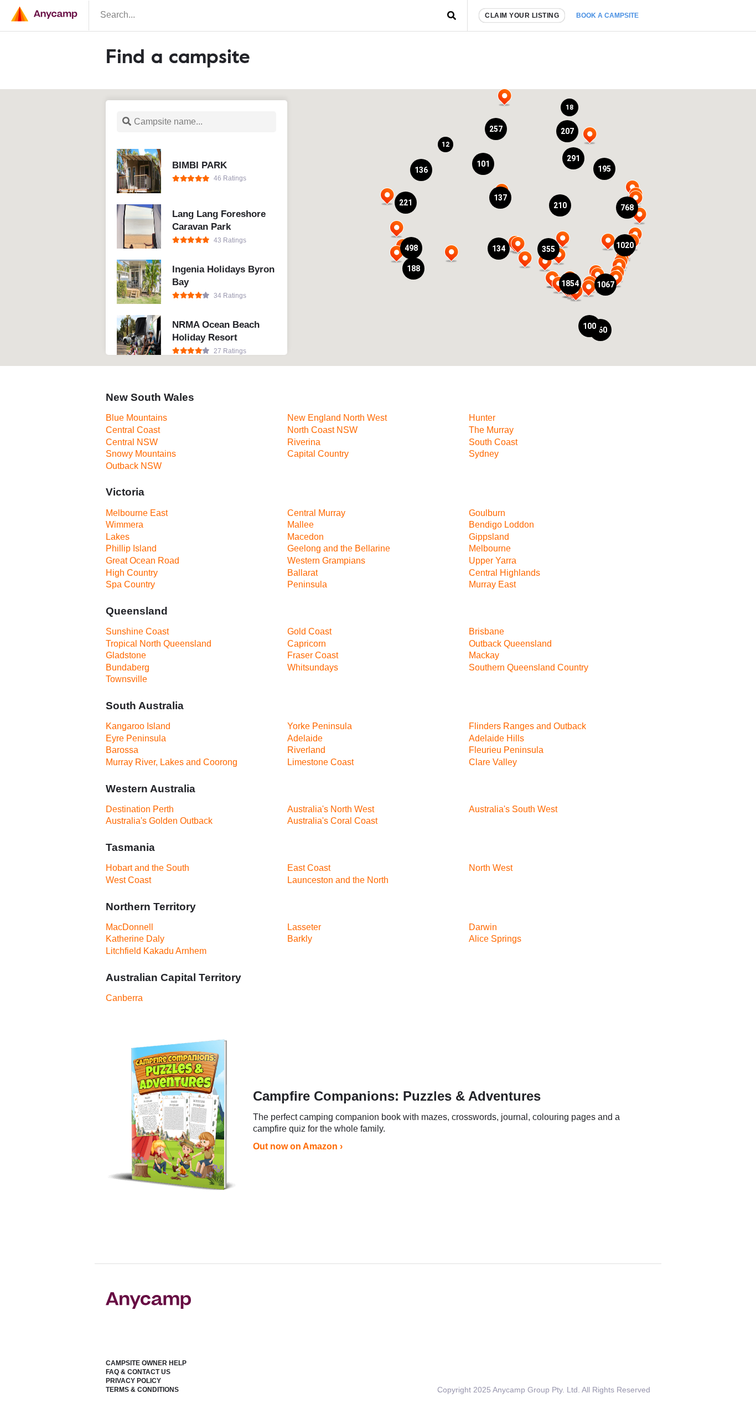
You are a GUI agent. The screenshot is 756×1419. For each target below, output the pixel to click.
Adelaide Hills (496, 738)
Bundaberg (127, 667)
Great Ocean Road (142, 560)
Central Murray (316, 513)
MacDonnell (129, 927)
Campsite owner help (146, 1363)
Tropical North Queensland (158, 643)
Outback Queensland (510, 643)
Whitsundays (312, 667)
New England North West (337, 417)
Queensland (137, 611)
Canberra (124, 998)
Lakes (118, 536)
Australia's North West (330, 809)
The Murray (491, 430)
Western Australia (150, 788)
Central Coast (133, 430)
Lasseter (304, 927)
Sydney (484, 453)
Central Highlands (504, 572)
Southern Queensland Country (528, 667)
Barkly (299, 938)
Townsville (126, 679)
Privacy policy (133, 1381)
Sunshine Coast (137, 631)
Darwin (483, 927)
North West (490, 868)
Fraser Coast (312, 655)
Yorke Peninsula (319, 726)
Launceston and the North (338, 880)
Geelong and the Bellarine (338, 548)
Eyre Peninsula (136, 738)
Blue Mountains (136, 417)
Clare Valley (493, 762)
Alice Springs (495, 938)
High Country (132, 572)
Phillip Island (131, 548)
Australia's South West (513, 809)
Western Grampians (326, 560)
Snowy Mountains (141, 453)
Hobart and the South (147, 868)
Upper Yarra (492, 560)
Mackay (484, 655)
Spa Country (130, 584)
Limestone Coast (320, 762)
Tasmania (130, 847)
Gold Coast (309, 631)
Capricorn (306, 643)
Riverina (303, 442)
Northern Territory (151, 906)
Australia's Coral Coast (332, 820)
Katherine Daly (135, 938)
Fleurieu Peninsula (506, 750)
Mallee (300, 524)
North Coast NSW (322, 430)
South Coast (493, 442)
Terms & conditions (142, 1390)
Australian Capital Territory (173, 977)
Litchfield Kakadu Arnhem (156, 951)
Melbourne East (137, 513)
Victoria (125, 492)
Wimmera (124, 524)
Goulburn (487, 513)
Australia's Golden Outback (159, 820)
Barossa (122, 750)
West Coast (128, 880)
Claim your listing (522, 15)
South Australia (145, 705)
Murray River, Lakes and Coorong (171, 762)
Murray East (492, 584)
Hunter (482, 417)
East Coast (308, 868)
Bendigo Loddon (501, 524)
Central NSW (132, 442)
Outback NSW (134, 466)
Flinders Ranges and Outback (527, 726)
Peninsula (307, 584)
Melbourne (490, 548)
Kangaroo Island (138, 726)
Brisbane (486, 631)
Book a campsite (607, 15)
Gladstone (126, 655)
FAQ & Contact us (138, 1372)
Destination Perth (140, 809)
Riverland (306, 750)
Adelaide (305, 738)
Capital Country (318, 453)
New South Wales (150, 397)
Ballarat (302, 572)
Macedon (305, 536)
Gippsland (489, 536)
